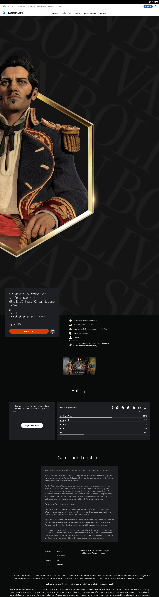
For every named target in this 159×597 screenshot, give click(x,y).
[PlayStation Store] (13, 13)
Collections (66, 13)
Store (10, 6)
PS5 (16, 6)
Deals (77, 13)
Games (22, 6)
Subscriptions (90, 13)
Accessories (41, 6)
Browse (103, 13)
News (50, 6)
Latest (55, 13)
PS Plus (30, 6)
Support (58, 6)
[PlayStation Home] (4, 6)
